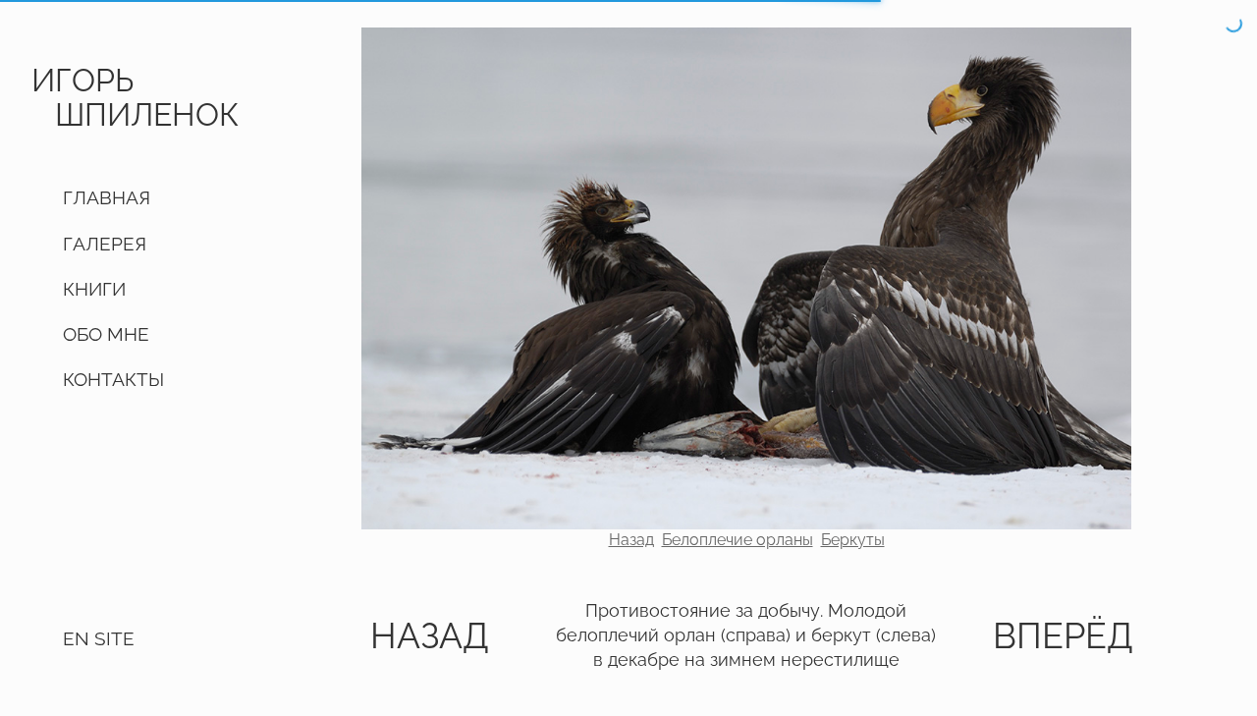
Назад (631, 539)
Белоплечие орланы (737, 539)
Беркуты (853, 539)
